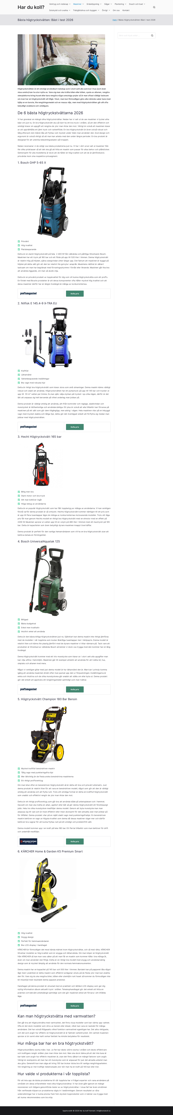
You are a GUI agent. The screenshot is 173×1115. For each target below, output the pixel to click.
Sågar (107, 4)
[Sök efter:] (136, 35)
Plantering (119, 4)
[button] (69, 4)
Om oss (116, 10)
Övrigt (105, 10)
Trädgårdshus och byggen (85, 10)
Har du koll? (31, 7)
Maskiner (77, 4)
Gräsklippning (93, 4)
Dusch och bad (136, 4)
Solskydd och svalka (58, 10)
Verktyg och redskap (58, 4)
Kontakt (126, 10)
